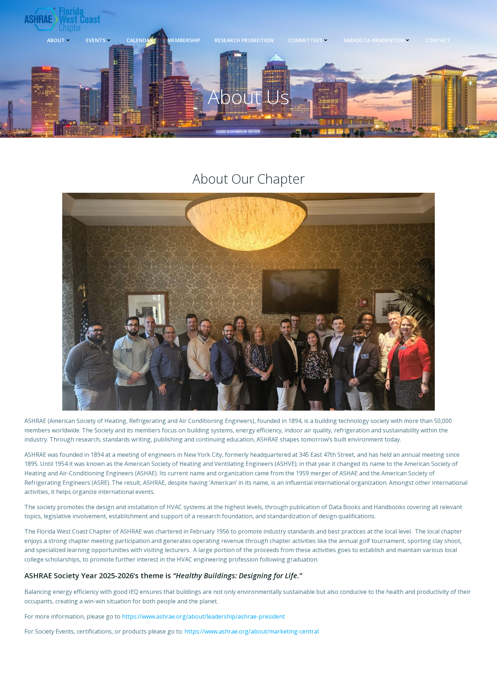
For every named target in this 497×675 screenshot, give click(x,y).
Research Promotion (244, 40)
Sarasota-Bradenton (373, 40)
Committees (305, 40)
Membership (183, 40)
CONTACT (437, 40)
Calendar (140, 40)
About (56, 40)
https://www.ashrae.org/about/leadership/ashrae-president (203, 616)
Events (96, 40)
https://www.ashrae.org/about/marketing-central (251, 631)
